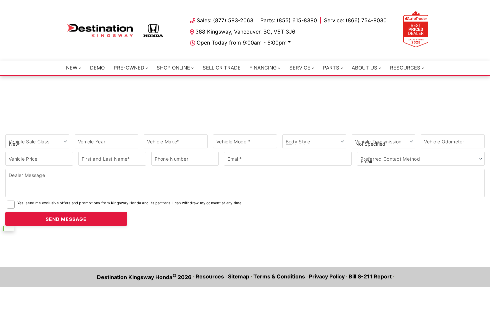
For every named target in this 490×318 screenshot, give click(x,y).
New (71, 68)
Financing (263, 68)
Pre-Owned (129, 68)
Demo (97, 68)
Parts (331, 68)
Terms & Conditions (279, 276)
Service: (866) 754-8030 (355, 20)
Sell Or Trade (222, 68)
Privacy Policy (327, 276)
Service (299, 68)
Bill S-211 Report (370, 276)
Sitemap (238, 276)
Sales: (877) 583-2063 (225, 20)
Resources (405, 68)
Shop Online (173, 68)
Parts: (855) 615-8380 (288, 20)
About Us (364, 68)
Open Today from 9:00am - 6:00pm (242, 42)
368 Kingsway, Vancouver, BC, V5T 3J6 (245, 31)
